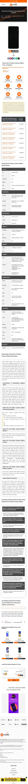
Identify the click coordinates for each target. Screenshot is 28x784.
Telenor (1, 756)
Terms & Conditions (13, 772)
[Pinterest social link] (13, 1)
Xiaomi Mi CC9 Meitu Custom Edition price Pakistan (12, 616)
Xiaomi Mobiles (8, 16)
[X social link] (12, 1)
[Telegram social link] (17, 1)
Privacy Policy (13, 770)
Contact (13, 774)
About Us (13, 768)
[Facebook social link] (10, 1)
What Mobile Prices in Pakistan (16, 762)
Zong (1, 757)
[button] (8, 58)
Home (2, 16)
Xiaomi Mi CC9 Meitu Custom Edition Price (14, 614)
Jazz (12, 752)
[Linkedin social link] (15, 1)
